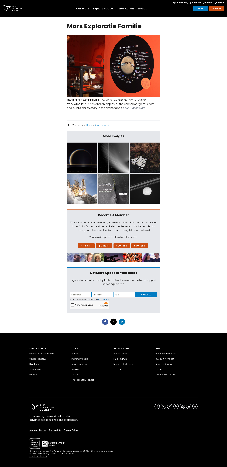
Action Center (120, 353)
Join (201, 8)
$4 (86, 245)
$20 (121, 245)
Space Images (102, 125)
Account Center (37, 430)
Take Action (125, 8)
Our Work (82, 8)
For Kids (33, 374)
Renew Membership (166, 353)
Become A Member (123, 364)
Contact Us (55, 430)
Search (220, 2)
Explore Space (103, 8)
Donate (216, 8)
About (142, 8)
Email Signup (120, 358)
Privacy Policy (103, 299)
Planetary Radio (79, 358)
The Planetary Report (82, 379)
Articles (75, 353)
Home (89, 125)
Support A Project (165, 358)
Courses (75, 374)
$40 (139, 245)
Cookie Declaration (38, 456)
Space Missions (37, 358)
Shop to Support (164, 364)
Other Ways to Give (166, 374)
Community (181, 2)
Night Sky (34, 364)
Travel (159, 369)
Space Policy (36, 369)
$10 (104, 245)
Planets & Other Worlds (41, 353)
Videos (75, 369)
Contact (118, 369)
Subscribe (146, 294)
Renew (208, 2)
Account (196, 2)
